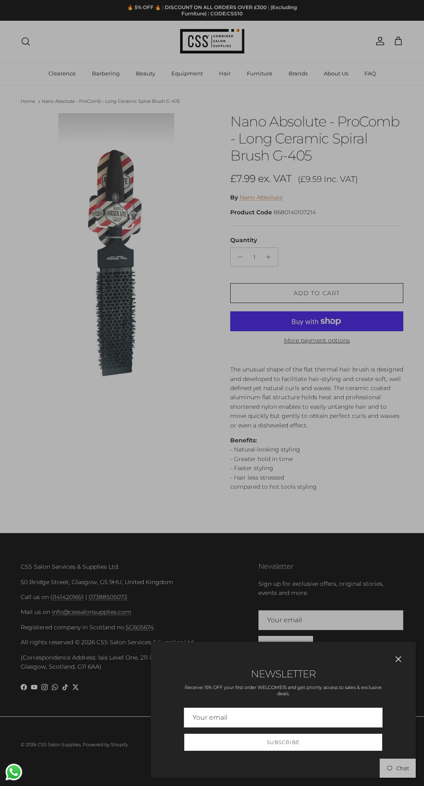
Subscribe (283, 742)
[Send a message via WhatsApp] (14, 772)
